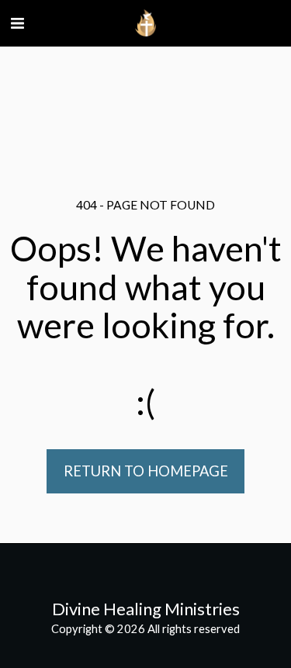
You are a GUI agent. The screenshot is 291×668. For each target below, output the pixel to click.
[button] (17, 22)
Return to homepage (146, 470)
